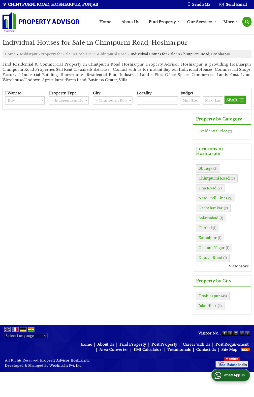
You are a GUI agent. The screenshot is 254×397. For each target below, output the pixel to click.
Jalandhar (207, 306)
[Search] (247, 22)
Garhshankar (210, 208)
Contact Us (206, 349)
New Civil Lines (212, 198)
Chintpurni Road (112, 54)
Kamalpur (207, 238)
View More (239, 266)
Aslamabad (208, 218)
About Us (130, 21)
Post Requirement (232, 344)
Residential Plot (212, 131)
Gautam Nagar (211, 248)
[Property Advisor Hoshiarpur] (40, 22)
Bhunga (205, 168)
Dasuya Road (210, 257)
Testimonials (179, 349)
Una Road (207, 188)
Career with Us (196, 344)
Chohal (205, 228)
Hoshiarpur (28, 54)
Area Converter (113, 349)
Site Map (229, 349)
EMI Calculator (147, 349)
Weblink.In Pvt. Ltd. (65, 365)
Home (105, 21)
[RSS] (245, 349)
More (228, 21)
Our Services (200, 21)
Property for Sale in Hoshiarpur (68, 54)
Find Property (162, 21)
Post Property (164, 344)
